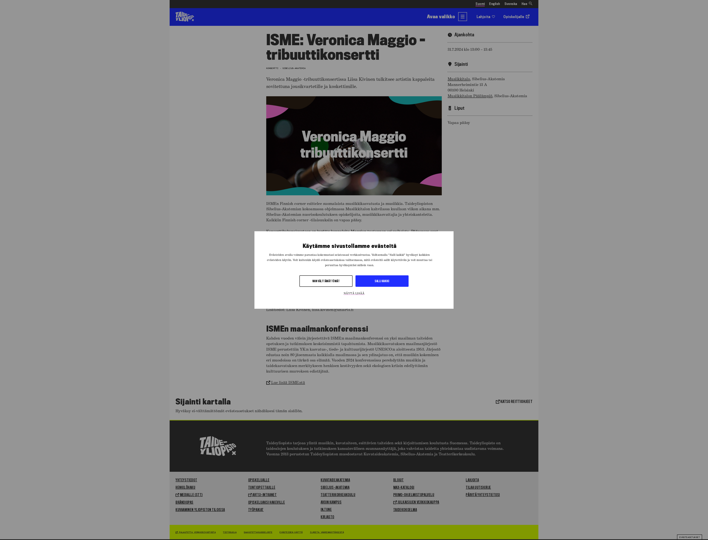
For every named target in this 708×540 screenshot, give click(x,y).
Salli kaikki (382, 281)
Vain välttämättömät (326, 281)
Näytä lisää (354, 293)
